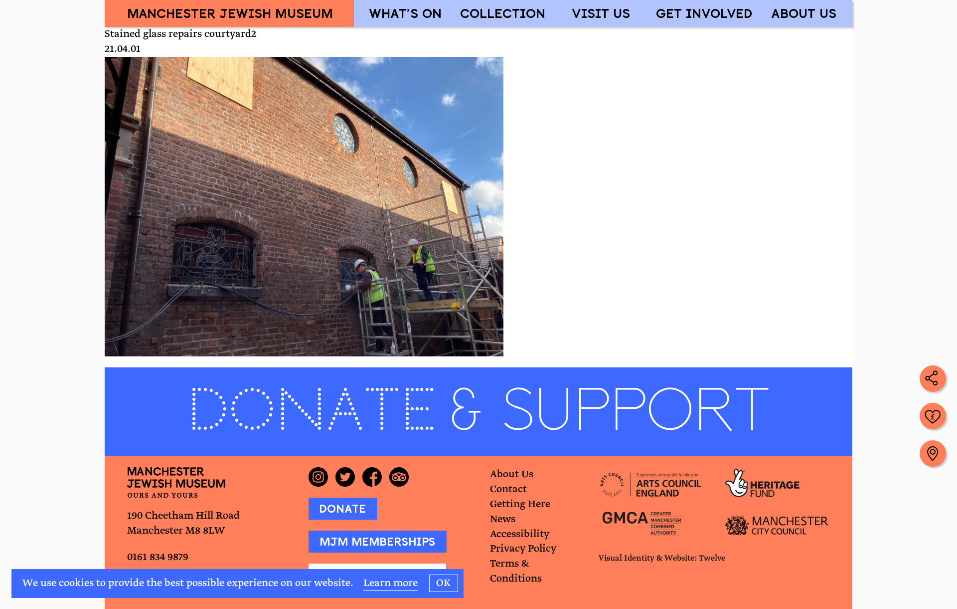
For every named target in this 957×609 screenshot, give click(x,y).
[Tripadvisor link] (402, 477)
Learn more (390, 583)
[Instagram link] (322, 477)
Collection (502, 13)
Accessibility (519, 534)
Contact (508, 489)
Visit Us (601, 13)
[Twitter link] (348, 477)
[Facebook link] (375, 477)
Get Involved (704, 13)
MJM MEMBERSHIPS (377, 542)
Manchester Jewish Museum (230, 13)
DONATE (342, 509)
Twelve (712, 558)
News (502, 519)
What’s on (405, 13)
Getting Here (520, 504)
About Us (803, 13)
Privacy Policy (523, 549)
